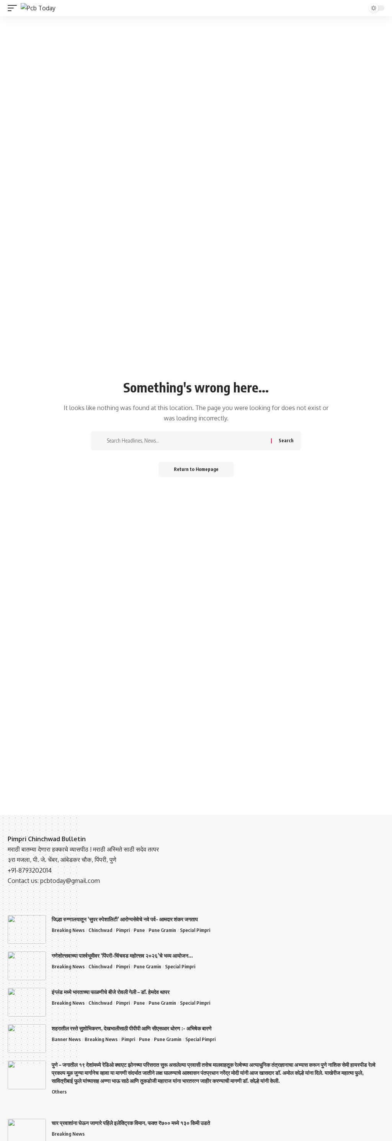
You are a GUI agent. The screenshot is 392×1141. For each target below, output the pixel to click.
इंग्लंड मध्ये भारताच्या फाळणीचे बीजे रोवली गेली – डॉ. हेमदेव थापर (111, 992)
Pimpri (123, 930)
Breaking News (68, 930)
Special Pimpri (195, 930)
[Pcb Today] (38, 8)
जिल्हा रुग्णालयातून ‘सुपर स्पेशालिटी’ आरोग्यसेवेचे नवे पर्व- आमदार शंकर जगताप (125, 919)
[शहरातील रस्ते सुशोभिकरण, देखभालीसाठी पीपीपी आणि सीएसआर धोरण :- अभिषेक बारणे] (27, 1038)
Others (59, 1092)
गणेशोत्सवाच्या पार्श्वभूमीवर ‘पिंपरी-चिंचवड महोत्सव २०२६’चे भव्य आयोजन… (122, 955)
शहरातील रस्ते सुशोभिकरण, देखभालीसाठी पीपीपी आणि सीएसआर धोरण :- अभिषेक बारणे (132, 1028)
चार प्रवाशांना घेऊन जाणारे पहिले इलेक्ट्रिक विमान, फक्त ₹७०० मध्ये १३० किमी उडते (131, 1123)
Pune (139, 930)
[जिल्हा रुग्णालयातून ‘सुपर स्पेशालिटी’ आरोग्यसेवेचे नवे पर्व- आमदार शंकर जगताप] (27, 929)
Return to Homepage (196, 469)
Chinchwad (100, 930)
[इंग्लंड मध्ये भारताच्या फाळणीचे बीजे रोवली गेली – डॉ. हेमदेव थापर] (27, 1002)
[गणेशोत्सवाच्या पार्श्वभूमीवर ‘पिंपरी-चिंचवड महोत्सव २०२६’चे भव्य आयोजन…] (27, 965)
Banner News (66, 1039)
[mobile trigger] (14, 8)
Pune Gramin (162, 930)
